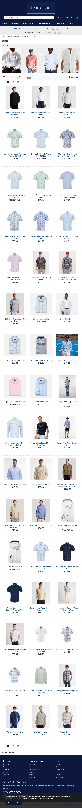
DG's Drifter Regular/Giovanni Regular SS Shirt (15, 155)
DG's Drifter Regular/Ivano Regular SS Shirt (41, 568)
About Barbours (28, 33)
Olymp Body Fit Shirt (67, 319)
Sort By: (5, 76)
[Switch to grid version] (69, 77)
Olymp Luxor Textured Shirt (15, 402)
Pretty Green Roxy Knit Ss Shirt (67, 403)
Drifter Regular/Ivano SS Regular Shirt (15, 279)
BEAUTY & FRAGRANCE (44, 24)
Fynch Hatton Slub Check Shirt (67, 649)
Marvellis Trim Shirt (15, 567)
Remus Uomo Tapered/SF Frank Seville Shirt (14, 444)
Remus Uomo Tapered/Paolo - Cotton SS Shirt (67, 609)
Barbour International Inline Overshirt (15, 114)
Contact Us (47, 33)
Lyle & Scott (60, 772)
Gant (57, 767)
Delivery (32, 764)
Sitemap (32, 777)
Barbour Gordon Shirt (67, 732)
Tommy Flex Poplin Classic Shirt (67, 444)
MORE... (72, 24)
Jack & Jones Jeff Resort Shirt (41, 279)
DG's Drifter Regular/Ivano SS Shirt (67, 568)
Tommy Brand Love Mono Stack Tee (41, 444)
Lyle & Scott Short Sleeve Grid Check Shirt (15, 320)
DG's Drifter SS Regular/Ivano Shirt (41, 196)
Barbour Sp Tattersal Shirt (41, 484)
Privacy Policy (34, 772)
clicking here (48, 798)
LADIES (4, 24)
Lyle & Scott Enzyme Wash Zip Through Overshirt (67, 485)
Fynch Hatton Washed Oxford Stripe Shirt (41, 692)
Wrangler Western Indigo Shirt (67, 691)
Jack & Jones (60, 769)
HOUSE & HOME (28, 24)
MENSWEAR (15, 24)
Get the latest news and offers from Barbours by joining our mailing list (41, 29)
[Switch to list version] (75, 77)
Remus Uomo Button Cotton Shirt (41, 114)
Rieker (58, 775)
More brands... (60, 777)
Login (60, 18)
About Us (6, 764)
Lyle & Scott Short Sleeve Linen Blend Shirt (14, 527)
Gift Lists (6, 775)
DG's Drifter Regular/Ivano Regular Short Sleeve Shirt (67, 155)
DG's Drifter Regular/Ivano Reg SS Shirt (41, 155)
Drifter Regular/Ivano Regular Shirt (41, 238)
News (38, 33)
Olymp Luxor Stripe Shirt (67, 360)
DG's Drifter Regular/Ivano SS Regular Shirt (15, 196)
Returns (32, 767)
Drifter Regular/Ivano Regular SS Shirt (67, 238)
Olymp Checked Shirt (41, 319)
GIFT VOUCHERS (60, 24)
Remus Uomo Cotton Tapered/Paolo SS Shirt (15, 609)
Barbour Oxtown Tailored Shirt (15, 484)
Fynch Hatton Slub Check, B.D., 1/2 (15, 692)
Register (69, 18)
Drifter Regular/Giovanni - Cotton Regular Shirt (67, 196)
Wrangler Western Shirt (14, 732)
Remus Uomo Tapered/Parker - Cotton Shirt (15, 650)
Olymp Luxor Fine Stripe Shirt (41, 360)
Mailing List (7, 769)
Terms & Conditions (36, 769)
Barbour (58, 764)
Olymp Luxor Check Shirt (15, 360)
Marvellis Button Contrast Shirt (67, 527)
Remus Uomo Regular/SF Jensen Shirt (67, 114)
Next (19, 82)
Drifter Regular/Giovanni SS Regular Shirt (14, 238)
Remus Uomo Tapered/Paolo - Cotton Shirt (41, 609)
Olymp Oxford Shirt (41, 402)
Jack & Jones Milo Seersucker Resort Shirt (67, 279)
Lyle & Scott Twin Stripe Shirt (41, 526)
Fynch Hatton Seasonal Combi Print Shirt (41, 650)
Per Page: (19, 76)
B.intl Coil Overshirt (41, 732)
